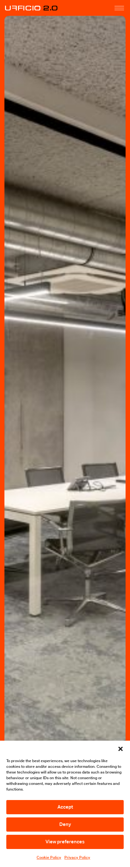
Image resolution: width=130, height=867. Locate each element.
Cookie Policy (49, 857)
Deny (65, 824)
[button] (120, 748)
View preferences (65, 841)
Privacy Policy (77, 857)
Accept (65, 807)
